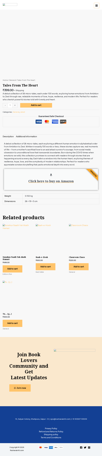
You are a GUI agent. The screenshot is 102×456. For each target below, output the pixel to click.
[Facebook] (81, 447)
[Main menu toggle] (96, 5)
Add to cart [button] (12, 269)
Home (5, 80)
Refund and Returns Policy (51, 432)
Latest (22, 112)
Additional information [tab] (26, 136)
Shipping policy (51, 434)
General (12, 80)
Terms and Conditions (51, 437)
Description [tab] (8, 136)
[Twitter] (85, 447)
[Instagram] (89, 447)
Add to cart (36, 105)
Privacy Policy (51, 428)
